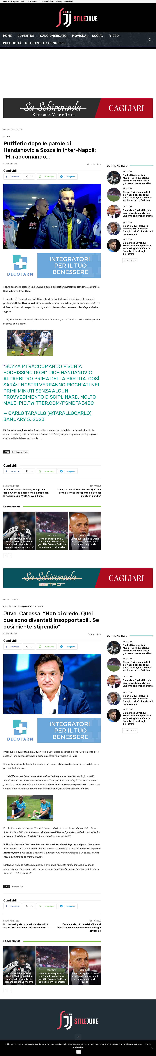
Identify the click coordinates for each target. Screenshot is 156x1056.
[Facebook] (78, 1037)
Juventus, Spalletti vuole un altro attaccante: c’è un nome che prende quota (85, 542)
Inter (21, 129)
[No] (152, 1048)
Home (6, 129)
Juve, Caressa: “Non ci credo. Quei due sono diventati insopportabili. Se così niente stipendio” (79, 492)
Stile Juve (19, 535)
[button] (149, 39)
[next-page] (10, 555)
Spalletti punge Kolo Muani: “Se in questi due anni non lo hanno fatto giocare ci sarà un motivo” (19, 542)
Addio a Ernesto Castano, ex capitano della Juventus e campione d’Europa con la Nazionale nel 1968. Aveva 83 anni (26, 492)
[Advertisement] (78, 71)
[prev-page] (5, 555)
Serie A (14, 129)
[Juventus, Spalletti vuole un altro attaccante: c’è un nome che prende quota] (85, 531)
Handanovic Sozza (20, 452)
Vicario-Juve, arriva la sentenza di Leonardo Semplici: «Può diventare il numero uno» (138, 230)
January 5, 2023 (23, 419)
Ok (79, 1051)
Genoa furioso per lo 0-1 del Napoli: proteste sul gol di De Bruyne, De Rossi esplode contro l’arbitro (52, 542)
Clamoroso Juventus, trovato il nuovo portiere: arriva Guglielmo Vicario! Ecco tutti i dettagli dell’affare (137, 248)
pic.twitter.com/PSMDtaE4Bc (56, 403)
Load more (129, 260)
